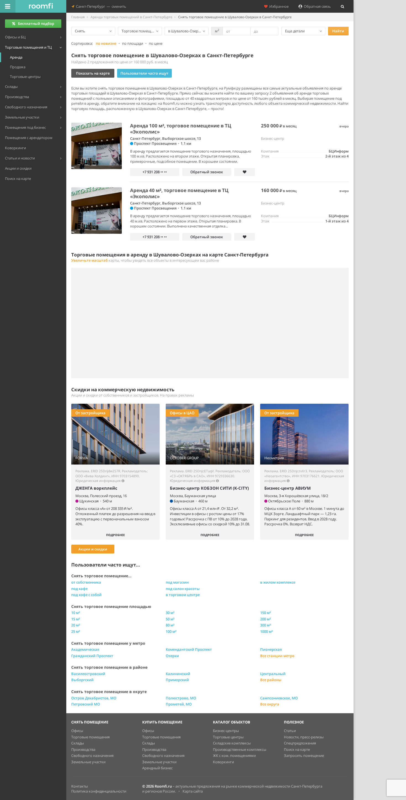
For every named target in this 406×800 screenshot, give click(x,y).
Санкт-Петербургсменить (100, 6)
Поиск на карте (297, 749)
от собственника (86, 582)
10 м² (75, 612)
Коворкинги (223, 761)
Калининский (178, 673)
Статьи (290, 730)
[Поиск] (342, 6)
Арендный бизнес (157, 767)
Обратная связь (316, 6)
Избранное (278, 6)
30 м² (170, 612)
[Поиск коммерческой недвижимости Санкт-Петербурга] (40, 6)
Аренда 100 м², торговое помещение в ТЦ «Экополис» (180, 128)
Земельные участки (88, 761)
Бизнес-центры (226, 730)
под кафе (79, 588)
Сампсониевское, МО (279, 698)
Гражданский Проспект (92, 655)
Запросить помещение (304, 755)
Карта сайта (193, 791)
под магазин (177, 582)
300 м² (265, 625)
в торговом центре (183, 594)
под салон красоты (183, 588)
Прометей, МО (179, 704)
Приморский (177, 679)
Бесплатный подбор (36, 23)
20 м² (75, 625)
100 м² (171, 631)
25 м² (75, 631)
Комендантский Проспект (189, 649)
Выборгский (82, 679)
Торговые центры (228, 737)
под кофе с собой (86, 594)
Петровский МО (85, 704)
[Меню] (7, 6)
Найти (338, 30)
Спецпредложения (300, 743)
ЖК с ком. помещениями (234, 755)
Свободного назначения (92, 755)
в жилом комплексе (277, 582)
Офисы (77, 730)
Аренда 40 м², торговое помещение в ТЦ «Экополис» (179, 193)
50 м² (170, 619)
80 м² (170, 625)
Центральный (273, 673)
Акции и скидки (92, 549)
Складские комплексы (232, 743)
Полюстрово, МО (181, 698)
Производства (83, 749)
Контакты (79, 786)
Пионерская (271, 649)
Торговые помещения (90, 737)
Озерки (172, 655)
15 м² (75, 619)
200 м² (265, 619)
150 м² (265, 612)
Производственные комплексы (239, 749)
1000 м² (266, 631)
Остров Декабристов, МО (93, 698)
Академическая (85, 649)
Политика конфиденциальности (98, 791)
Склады (77, 743)
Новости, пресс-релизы (304, 737)
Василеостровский (88, 673)
